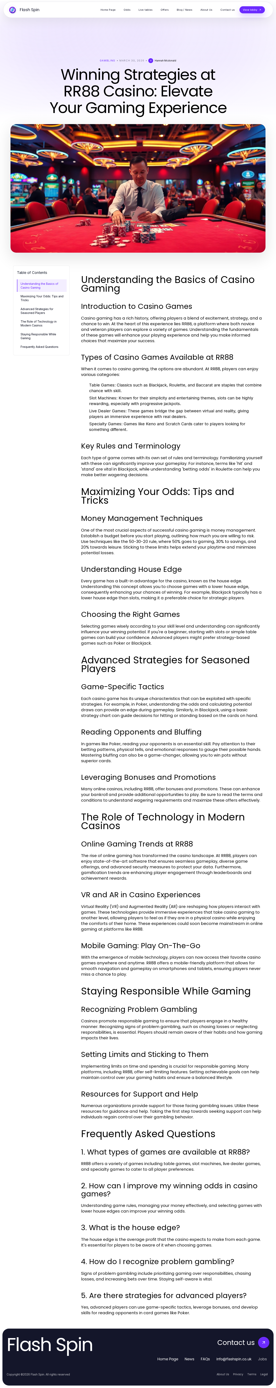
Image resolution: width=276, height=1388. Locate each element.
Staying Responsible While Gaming (38, 336)
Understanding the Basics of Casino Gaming (39, 285)
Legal (264, 1374)
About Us (223, 1374)
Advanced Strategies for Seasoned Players (37, 311)
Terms (251, 1374)
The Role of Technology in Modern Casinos (39, 323)
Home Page (167, 1359)
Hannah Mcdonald (165, 60)
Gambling (107, 60)
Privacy (238, 1374)
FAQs (205, 1359)
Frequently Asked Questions (39, 346)
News (189, 1359)
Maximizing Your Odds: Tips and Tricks (42, 298)
